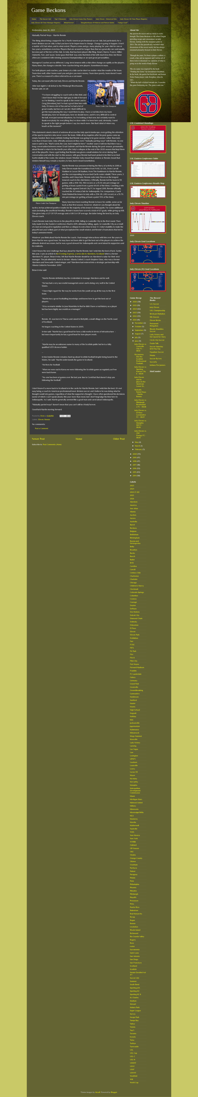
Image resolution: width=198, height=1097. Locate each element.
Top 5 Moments (60, 19)
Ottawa (133, 861)
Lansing (133, 746)
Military (133, 806)
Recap (132, 917)
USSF (132, 1069)
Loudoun (133, 762)
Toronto (133, 1033)
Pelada (132, 878)
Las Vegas (134, 749)
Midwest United (136, 803)
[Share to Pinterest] (69, 416)
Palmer (132, 871)
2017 (135, 465)
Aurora (132, 518)
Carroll (132, 569)
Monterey (134, 819)
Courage (133, 602)
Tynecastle (134, 1046)
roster (132, 946)
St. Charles (134, 997)
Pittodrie (133, 891)
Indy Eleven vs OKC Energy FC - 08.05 (140, 434)
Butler (132, 560)
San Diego (134, 959)
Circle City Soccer (157, 340)
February (138, 449)
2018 (135, 461)
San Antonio (135, 956)
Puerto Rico (134, 907)
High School (135, 710)
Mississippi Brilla (136, 812)
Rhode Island (135, 930)
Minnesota (134, 809)
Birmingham (135, 538)
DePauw (133, 609)
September (139, 330)
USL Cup (133, 1053)
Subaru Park (135, 1007)
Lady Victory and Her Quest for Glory (158, 335)
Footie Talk (154, 343)
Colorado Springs (137, 592)
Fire (131, 654)
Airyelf (97, 1092)
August (138, 334)
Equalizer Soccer (157, 352)
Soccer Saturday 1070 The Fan (156, 347)
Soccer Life (134, 978)
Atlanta (133, 512)
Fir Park (133, 651)
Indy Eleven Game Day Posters (81, 19)
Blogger (114, 1092)
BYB (131, 563)
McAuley (133, 779)
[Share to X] (65, 416)
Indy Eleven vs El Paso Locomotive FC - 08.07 (140, 413)
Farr (131, 641)
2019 (135, 457)
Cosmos (133, 599)
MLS (132, 816)
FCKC (132, 645)
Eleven (41, 419)
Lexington (134, 756)
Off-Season (134, 848)
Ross (132, 943)
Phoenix (133, 887)
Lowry (132, 769)
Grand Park (134, 684)
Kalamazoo (134, 730)
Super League (135, 1011)
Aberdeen (134, 502)
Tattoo (132, 1024)
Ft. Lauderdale (135, 674)
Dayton (133, 605)
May (137, 442)
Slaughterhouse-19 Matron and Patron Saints (97, 23)
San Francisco (136, 963)
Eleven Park (134, 635)
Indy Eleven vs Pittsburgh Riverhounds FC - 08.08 (140, 403)
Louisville (134, 765)
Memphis (133, 785)
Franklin (133, 671)
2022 (135, 316)
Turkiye (133, 1043)
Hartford (133, 700)
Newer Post (38, 438)
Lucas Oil (134, 772)
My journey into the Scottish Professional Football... (140, 358)
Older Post (119, 438)
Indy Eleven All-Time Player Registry (133, 19)
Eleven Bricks (155, 320)
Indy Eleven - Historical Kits (106, 19)
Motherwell (134, 825)
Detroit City (134, 615)
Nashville (133, 829)
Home (34, 19)
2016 (135, 468)
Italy (131, 720)
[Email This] (61, 416)
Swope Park (134, 1017)
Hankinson (134, 697)
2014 (135, 476)
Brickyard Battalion (157, 314)
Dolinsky (133, 622)
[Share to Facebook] (67, 416)
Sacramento (135, 949)
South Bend (134, 984)
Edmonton (134, 625)
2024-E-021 (134, 492)
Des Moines (135, 612)
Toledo (132, 1027)
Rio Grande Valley (137, 936)
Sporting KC (135, 991)
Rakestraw (134, 910)
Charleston (134, 576)
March (138, 446)
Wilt (131, 1079)
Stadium (133, 1001)
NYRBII (133, 842)
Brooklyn (133, 550)
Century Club (135, 573)
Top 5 (132, 1030)
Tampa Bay (134, 1020)
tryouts (133, 1037)
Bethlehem (134, 534)
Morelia (133, 822)
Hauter (132, 703)
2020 (135, 454)
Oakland (133, 845)
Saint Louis (134, 953)
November (139, 323)
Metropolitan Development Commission (135, 790)
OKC (132, 852)
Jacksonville (134, 723)
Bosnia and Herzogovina (135, 542)
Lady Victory (135, 743)
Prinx (132, 904)
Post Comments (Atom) (52, 444)
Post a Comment (41, 428)
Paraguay (133, 874)
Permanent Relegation (154, 324)
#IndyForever (69, 23)
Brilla (132, 547)
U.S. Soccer (154, 304)
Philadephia (134, 884)
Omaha (133, 855)
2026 (135, 302)
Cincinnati (134, 589)
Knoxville (133, 739)
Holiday (133, 716)
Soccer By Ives (156, 358)
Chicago (133, 582)
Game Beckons (48, 10)
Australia (133, 521)
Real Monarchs (136, 914)
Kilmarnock (134, 733)
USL (131, 1050)
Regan (132, 920)
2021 (135, 320)
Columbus (134, 596)
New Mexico (135, 835)
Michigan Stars (136, 799)
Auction (133, 515)
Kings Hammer (136, 736)
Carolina (133, 566)
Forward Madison (137, 667)
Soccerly (153, 362)
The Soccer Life (45, 19)
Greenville (134, 687)
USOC (132, 1066)
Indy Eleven (154, 307)
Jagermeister (135, 726)
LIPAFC (133, 759)
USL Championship (157, 310)
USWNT (133, 1073)
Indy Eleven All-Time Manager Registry (45, 23)
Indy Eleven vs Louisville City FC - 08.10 (140, 347)
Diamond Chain (136, 618)
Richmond (134, 933)
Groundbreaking (136, 690)
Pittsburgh (134, 894)
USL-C (132, 1056)
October (138, 326)
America (133, 505)
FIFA (132, 648)
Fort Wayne (134, 664)
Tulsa (132, 1040)
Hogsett (133, 713)
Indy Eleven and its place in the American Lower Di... (140, 381)
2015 (135, 472)
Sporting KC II (135, 994)
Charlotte (133, 579)
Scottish (133, 969)
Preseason (134, 901)
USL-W (132, 1060)
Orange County (136, 858)
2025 (135, 305)
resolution (134, 927)
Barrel (132, 525)
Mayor (132, 775)
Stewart (133, 1004)
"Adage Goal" (123, 23)
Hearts (132, 707)
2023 (135, 312)
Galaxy (132, 677)
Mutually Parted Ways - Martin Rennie (140, 393)
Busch (132, 556)
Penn (132, 881)
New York (134, 838)
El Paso (133, 628)
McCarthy (134, 782)
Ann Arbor (134, 508)
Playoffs (133, 897)
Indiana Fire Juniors (157, 365)
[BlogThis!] (63, 416)
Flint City (133, 661)
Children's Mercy (137, 586)
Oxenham (134, 865)
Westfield (133, 1076)
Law (131, 752)
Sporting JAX (135, 988)
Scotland (133, 966)
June (137, 341)
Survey (132, 1014)
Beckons (133, 528)
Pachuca (133, 868)
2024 (135, 309)
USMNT (133, 1063)
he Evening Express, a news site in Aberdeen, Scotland (80, 254)
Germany (133, 680)
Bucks (132, 553)
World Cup (134, 1082)
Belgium (133, 531)
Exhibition (134, 638)
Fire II (132, 658)
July (136, 337)
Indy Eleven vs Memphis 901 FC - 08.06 (140, 424)
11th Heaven (154, 317)
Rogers (133, 940)
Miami (132, 796)
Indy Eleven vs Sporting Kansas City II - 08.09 (140, 370)
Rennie (47, 419)
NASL (132, 832)
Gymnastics (135, 694)
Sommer (133, 981)
